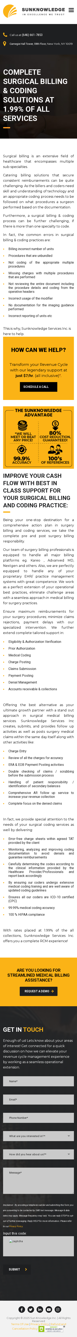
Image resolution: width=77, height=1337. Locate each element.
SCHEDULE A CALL (36, 386)
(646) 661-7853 (32, 35)
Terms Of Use (20, 1324)
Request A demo (37, 991)
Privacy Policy (16, 1226)
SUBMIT (14, 1269)
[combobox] (38, 1136)
